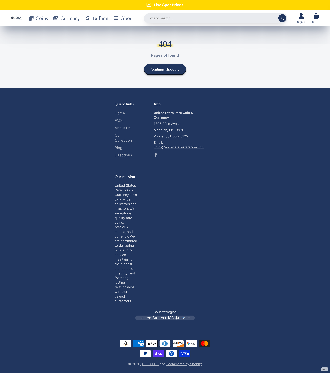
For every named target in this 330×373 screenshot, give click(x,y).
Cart (316, 18)
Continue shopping (165, 69)
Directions (123, 155)
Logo (16, 18)
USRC (147, 364)
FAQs (119, 120)
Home (120, 113)
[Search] (282, 18)
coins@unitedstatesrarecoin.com (179, 147)
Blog (118, 148)
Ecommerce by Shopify (184, 364)
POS (155, 364)
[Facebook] (156, 155)
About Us (123, 128)
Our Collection (123, 138)
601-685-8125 (176, 136)
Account (301, 18)
